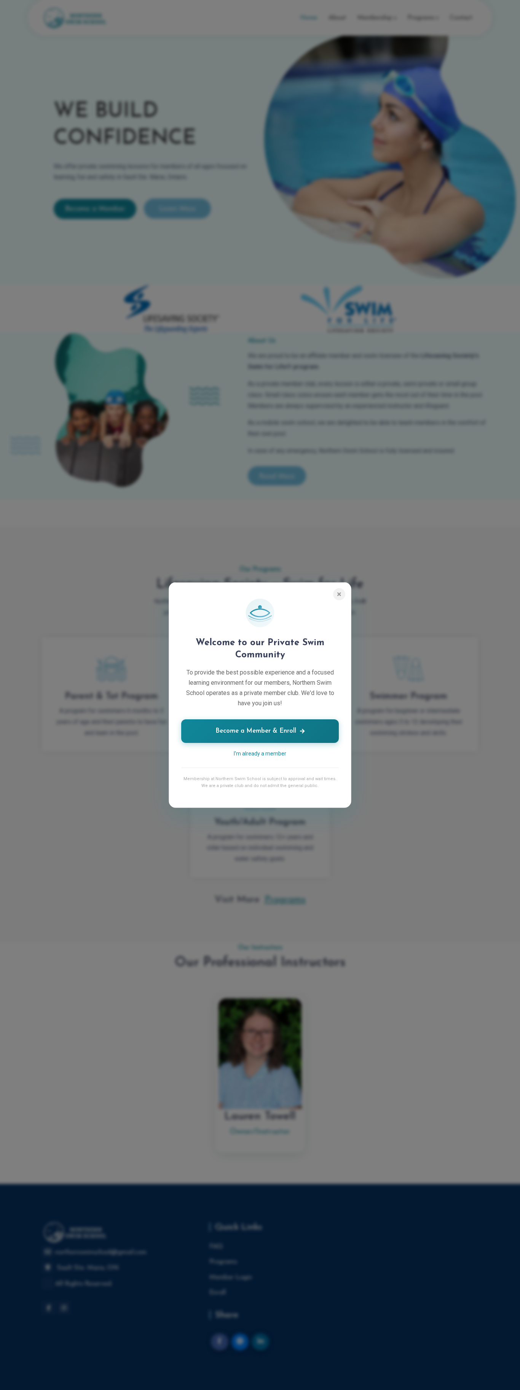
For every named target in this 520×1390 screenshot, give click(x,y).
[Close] (339, 594)
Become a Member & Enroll (255, 731)
